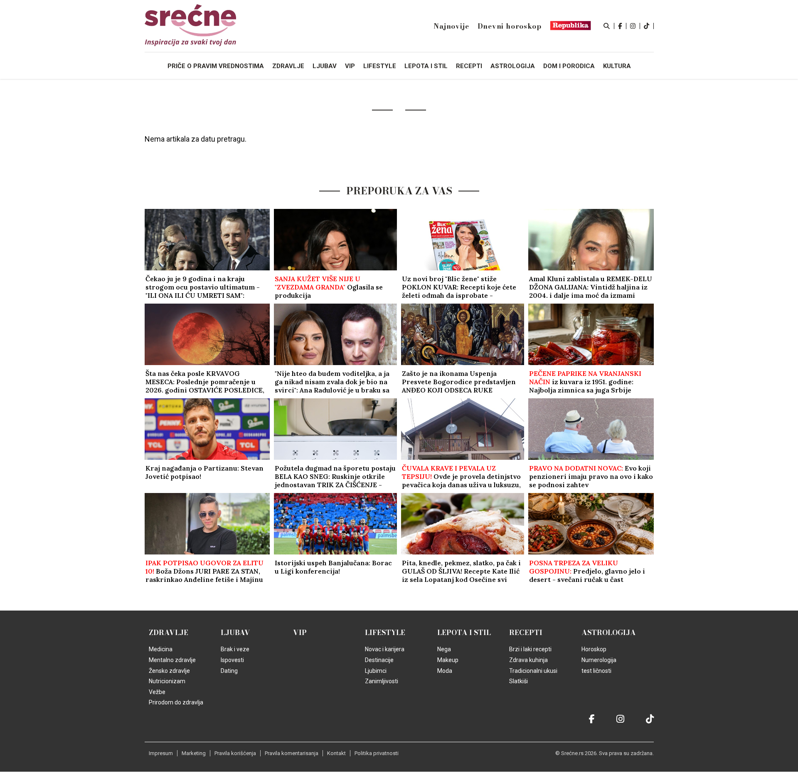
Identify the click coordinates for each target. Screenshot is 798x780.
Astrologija (608, 632)
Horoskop (593, 649)
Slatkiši (518, 681)
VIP (300, 632)
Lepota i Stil (464, 632)
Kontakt (336, 753)
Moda (444, 670)
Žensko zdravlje (169, 670)
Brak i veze (235, 649)
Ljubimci (376, 670)
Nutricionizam (167, 681)
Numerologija (598, 660)
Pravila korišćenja (235, 753)
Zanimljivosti (381, 681)
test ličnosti (596, 670)
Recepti (525, 632)
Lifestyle (385, 632)
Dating (229, 670)
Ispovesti (232, 660)
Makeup (447, 660)
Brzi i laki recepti (530, 649)
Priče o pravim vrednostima (215, 66)
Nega (444, 649)
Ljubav (235, 632)
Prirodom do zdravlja (176, 702)
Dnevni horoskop (510, 26)
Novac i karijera (384, 649)
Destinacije (379, 660)
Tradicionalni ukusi (533, 670)
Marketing (194, 753)
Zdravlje (168, 632)
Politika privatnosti (377, 753)
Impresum (161, 753)
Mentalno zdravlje (172, 660)
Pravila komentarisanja (291, 753)
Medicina (160, 649)
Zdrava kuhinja (528, 660)
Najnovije (451, 26)
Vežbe (157, 692)
